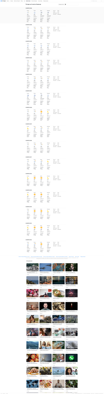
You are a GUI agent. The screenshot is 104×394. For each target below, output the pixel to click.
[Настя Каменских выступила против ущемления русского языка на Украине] (71, 373)
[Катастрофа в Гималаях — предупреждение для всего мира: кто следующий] (32, 269)
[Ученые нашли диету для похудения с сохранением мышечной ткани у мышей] (45, 386)
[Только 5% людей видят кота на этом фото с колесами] (58, 269)
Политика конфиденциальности (78, 393)
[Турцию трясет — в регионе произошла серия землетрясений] (32, 386)
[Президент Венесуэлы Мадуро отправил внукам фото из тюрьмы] (58, 386)
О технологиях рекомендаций (86, 393)
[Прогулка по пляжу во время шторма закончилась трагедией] (58, 282)
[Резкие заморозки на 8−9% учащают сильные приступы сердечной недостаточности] (71, 386)
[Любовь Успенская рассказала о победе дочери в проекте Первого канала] (45, 347)
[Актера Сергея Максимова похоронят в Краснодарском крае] (71, 308)
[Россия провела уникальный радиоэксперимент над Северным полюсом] (58, 373)
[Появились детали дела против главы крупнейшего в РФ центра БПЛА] (32, 308)
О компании (3, 393)
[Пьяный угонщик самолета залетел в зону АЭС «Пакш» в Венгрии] (45, 269)
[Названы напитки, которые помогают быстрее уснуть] (58, 334)
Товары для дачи (82, 256)
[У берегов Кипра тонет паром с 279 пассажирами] (32, 282)
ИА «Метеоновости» (101, 393)
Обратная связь (92, 393)
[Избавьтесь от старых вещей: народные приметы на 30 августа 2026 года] (71, 282)
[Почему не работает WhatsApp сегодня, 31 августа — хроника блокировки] (71, 360)
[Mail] (1, 1)
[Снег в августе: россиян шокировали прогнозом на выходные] (71, 321)
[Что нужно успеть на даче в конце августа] (58, 360)
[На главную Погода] (4, 1)
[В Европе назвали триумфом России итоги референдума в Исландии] (32, 334)
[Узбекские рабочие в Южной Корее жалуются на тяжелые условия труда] (71, 334)
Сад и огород (77, 256)
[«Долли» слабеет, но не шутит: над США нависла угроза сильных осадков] (71, 347)
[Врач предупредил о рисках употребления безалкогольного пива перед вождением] (32, 373)
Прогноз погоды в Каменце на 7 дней (49, 256)
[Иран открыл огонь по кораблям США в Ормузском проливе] (45, 360)
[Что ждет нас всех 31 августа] (71, 295)
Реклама (7, 393)
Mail (1, 393)
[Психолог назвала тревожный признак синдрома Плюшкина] (58, 308)
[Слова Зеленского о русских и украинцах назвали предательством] (45, 308)
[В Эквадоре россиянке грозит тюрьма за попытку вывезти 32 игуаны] (58, 347)
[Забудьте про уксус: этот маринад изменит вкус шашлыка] (45, 282)
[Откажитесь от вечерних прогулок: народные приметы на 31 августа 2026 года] (32, 321)
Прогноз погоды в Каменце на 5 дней (36, 256)
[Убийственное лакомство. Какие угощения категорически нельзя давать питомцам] (45, 334)
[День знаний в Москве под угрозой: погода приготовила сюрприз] (71, 269)
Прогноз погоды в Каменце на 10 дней (61, 256)
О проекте (73, 393)
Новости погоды (71, 256)
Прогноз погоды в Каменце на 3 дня (24, 256)
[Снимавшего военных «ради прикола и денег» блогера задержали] (58, 321)
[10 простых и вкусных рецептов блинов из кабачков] (58, 295)
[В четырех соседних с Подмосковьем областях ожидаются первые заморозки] (45, 373)
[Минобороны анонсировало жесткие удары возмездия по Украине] (45, 321)
